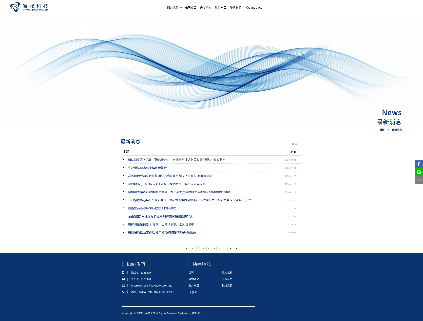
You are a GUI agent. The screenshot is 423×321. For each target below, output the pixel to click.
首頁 (382, 129)
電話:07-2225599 (141, 272)
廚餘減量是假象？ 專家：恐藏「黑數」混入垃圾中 (212, 224)
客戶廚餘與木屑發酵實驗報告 (212, 167)
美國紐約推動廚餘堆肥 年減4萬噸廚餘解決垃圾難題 (212, 232)
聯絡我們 (236, 7)
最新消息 (206, 7)
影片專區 (221, 7)
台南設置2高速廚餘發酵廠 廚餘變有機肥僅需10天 (212, 216)
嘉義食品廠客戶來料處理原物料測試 (212, 208)
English (193, 292)
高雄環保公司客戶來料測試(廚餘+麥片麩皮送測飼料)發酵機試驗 (212, 176)
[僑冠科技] (29, 7)
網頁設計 (196, 313)
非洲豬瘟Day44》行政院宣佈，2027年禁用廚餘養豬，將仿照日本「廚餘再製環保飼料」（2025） (212, 200)
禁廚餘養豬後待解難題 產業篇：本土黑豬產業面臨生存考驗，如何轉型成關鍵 (212, 192)
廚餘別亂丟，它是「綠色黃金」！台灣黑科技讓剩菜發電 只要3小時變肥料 (212, 159)
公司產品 (191, 7)
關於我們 (227, 272)
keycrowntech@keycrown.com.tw (151, 285)
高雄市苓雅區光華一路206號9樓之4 (151, 292)
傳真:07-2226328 (141, 279)
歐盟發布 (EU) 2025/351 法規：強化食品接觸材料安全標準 (212, 184)
